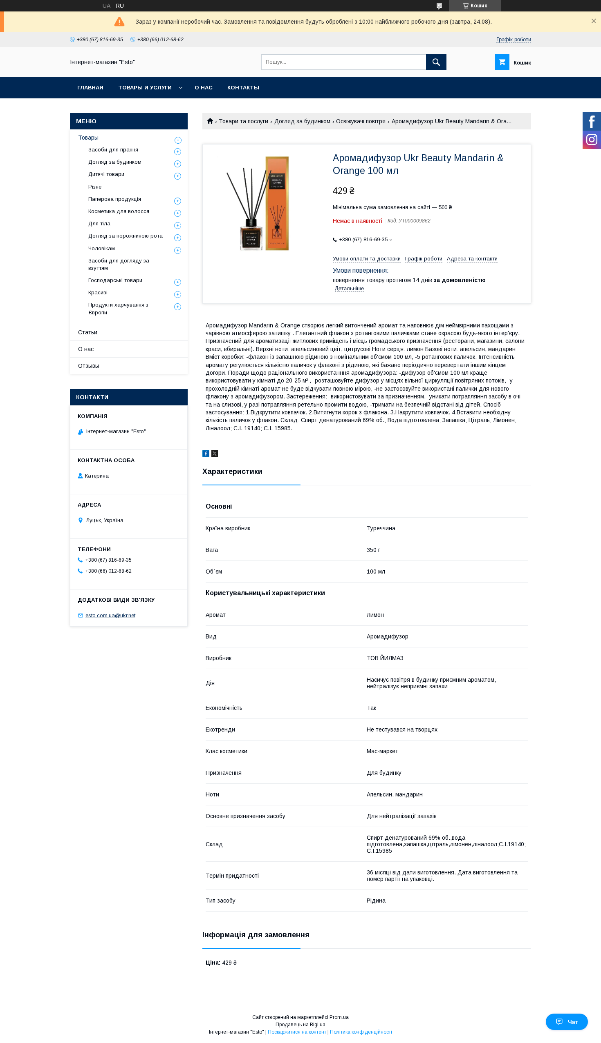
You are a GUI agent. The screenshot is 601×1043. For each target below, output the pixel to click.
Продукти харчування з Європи (118, 308)
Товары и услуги (145, 88)
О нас (204, 88)
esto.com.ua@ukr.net (110, 615)
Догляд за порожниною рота (125, 236)
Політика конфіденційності (361, 1032)
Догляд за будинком (302, 121)
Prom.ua (339, 1017)
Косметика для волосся (118, 211)
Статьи (87, 332)
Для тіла (99, 223)
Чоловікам (101, 248)
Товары (88, 137)
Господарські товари (115, 280)
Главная (90, 88)
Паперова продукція (114, 199)
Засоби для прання (113, 150)
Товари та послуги (243, 121)
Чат (573, 1022)
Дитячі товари (106, 174)
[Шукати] (436, 62)
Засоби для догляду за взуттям (118, 264)
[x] (214, 454)
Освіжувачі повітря (361, 121)
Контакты (243, 88)
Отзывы (88, 365)
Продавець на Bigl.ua (300, 1024)
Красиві (98, 292)
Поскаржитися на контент (297, 1032)
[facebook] (205, 454)
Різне (94, 187)
